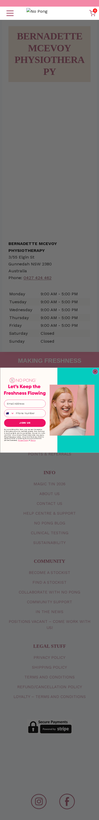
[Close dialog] (95, 371)
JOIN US (24, 422)
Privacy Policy (23, 440)
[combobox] (9, 413)
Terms (32, 440)
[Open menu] (10, 13)
